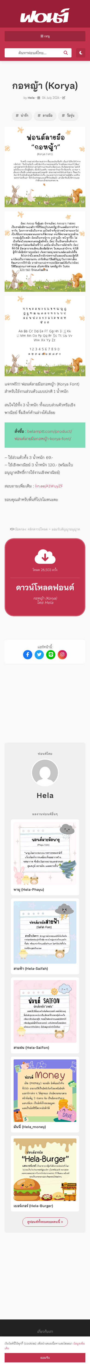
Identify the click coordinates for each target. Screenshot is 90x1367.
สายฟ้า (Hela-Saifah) (31, 968)
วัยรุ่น (70, 115)
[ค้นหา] (66, 52)
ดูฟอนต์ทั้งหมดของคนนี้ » (45, 1221)
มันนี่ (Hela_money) (30, 1127)
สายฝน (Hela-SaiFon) (31, 1047)
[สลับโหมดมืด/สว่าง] (80, 52)
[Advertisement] (45, 700)
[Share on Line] (50, 654)
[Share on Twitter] (39, 654)
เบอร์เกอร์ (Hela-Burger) (33, 1206)
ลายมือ (47, 115)
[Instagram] (62, 654)
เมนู (46, 36)
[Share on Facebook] (27, 654)
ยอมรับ (45, 1357)
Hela (31, 97)
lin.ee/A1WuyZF (49, 486)
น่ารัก (24, 115)
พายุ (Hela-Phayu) (29, 889)
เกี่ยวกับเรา (45, 1331)
